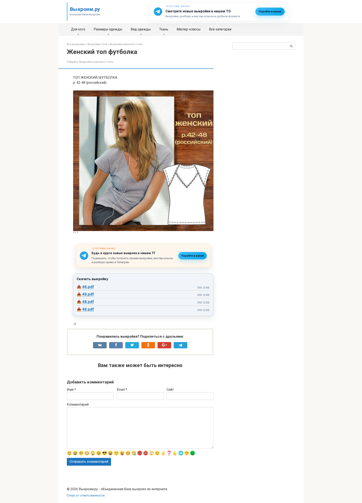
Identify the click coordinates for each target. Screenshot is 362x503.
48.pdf (88, 286)
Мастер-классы (189, 29)
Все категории (220, 29)
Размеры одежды (108, 29)
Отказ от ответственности (86, 495)
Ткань (163, 29)
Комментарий (78, 404)
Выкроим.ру (85, 9)
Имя (71, 390)
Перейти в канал (270, 11)
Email (122, 390)
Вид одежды (141, 29)
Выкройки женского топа (96, 61)
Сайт (170, 390)
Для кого (78, 29)
